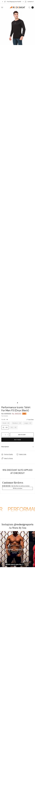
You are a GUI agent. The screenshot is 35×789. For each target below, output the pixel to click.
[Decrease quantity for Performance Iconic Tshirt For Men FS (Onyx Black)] (2, 435)
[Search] (29, 7)
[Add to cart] (22, 435)
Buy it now (17, 439)
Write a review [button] (17, 488)
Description (5, 447)
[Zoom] (17, 27)
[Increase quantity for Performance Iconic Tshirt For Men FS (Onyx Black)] (7, 435)
